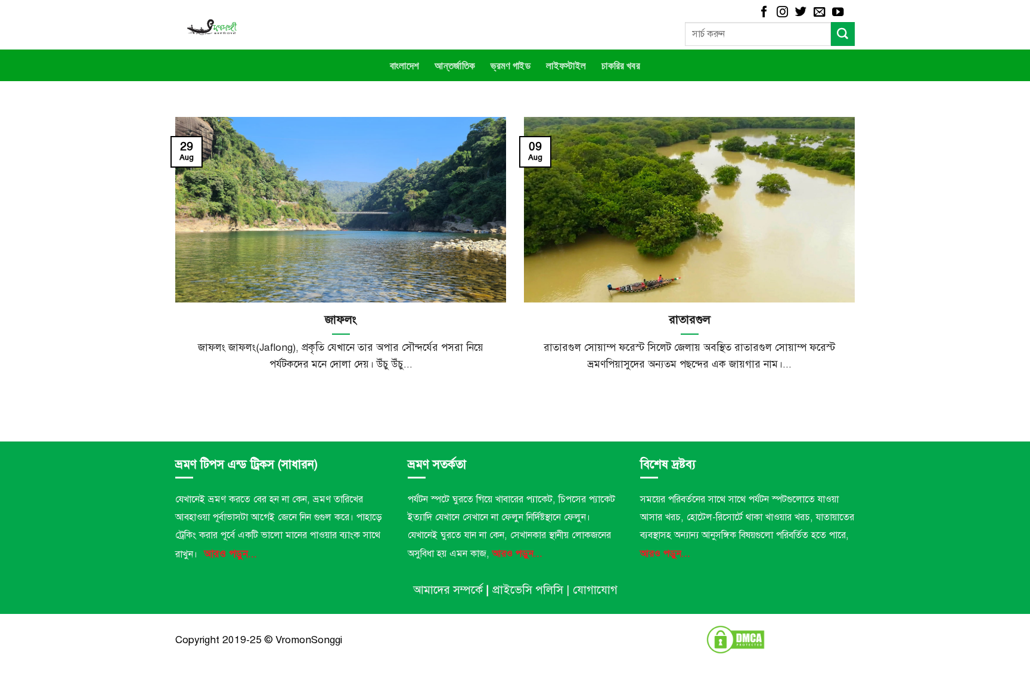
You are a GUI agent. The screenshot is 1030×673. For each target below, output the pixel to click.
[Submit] (843, 34)
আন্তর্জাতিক (455, 65)
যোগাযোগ (595, 590)
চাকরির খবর (620, 65)
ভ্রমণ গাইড (510, 65)
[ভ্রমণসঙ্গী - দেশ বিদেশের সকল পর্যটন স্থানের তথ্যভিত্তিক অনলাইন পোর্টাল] (277, 25)
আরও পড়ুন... (230, 554)
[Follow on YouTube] (837, 12)
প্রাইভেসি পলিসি (527, 590)
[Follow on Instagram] (782, 12)
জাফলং (340, 319)
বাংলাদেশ (404, 65)
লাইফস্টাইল (566, 65)
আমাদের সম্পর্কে (448, 590)
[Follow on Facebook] (764, 12)
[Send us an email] (819, 12)
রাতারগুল (690, 319)
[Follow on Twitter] (800, 12)
